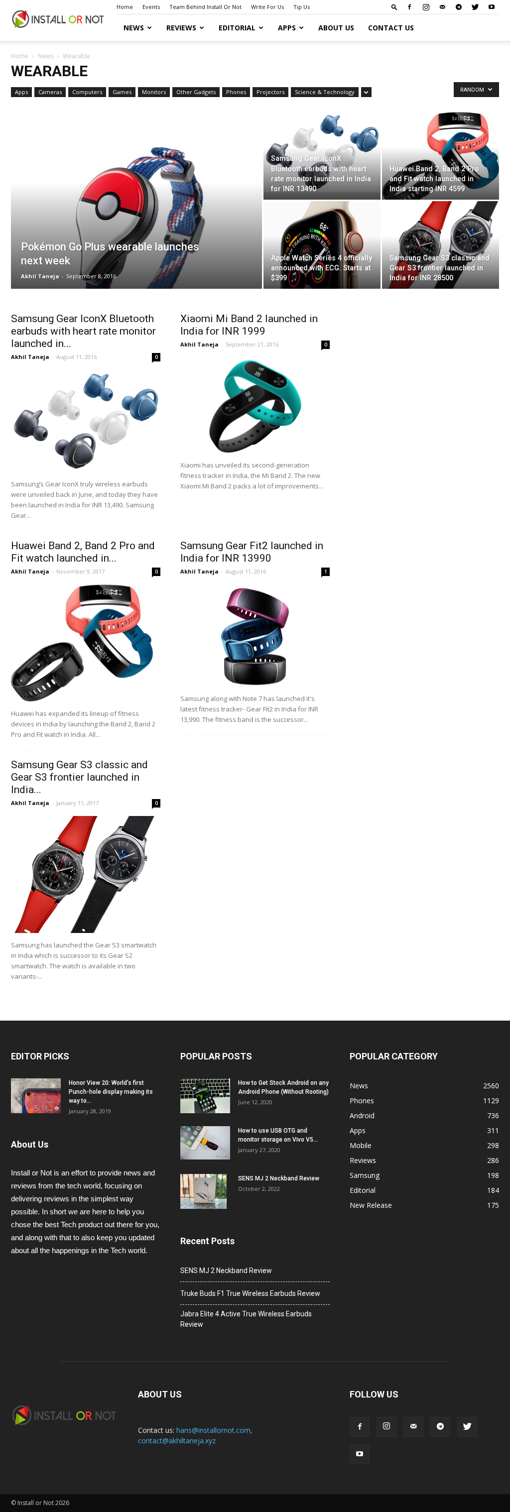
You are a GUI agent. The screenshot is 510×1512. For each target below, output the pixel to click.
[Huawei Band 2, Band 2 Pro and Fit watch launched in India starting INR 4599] (440, 160)
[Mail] (442, 7)
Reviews (181, 27)
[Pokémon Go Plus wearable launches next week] (136, 237)
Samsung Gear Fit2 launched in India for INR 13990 (251, 552)
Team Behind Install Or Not (205, 6)
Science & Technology (325, 92)
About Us (336, 27)
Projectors (270, 92)
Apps (287, 27)
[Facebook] (409, 7)
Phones (236, 92)
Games (122, 92)
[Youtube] (491, 7)
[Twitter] (475, 7)
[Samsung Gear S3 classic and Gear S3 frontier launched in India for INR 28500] (440, 248)
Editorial (237, 27)
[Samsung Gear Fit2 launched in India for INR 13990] (255, 635)
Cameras (50, 92)
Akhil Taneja (40, 276)
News (134, 27)
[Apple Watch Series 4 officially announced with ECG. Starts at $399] (322, 274)
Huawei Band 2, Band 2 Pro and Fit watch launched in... (83, 552)
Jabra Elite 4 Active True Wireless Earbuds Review (246, 1319)
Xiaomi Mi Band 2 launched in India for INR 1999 (249, 325)
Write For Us (267, 6)
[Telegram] (458, 7)
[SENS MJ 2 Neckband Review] (203, 1191)
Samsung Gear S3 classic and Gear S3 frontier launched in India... (79, 777)
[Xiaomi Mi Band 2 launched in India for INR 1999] (255, 405)
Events (151, 6)
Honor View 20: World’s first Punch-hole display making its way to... (111, 1091)
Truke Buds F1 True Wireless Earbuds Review (250, 1293)
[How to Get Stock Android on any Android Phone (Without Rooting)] (205, 1095)
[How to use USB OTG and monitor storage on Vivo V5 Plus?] (205, 1143)
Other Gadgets (196, 92)
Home (125, 6)
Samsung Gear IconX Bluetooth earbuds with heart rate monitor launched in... (83, 331)
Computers (87, 92)
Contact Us (391, 27)
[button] (394, 6)
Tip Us (301, 6)
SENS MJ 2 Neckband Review (278, 1178)
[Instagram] (425, 7)
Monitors (154, 92)
